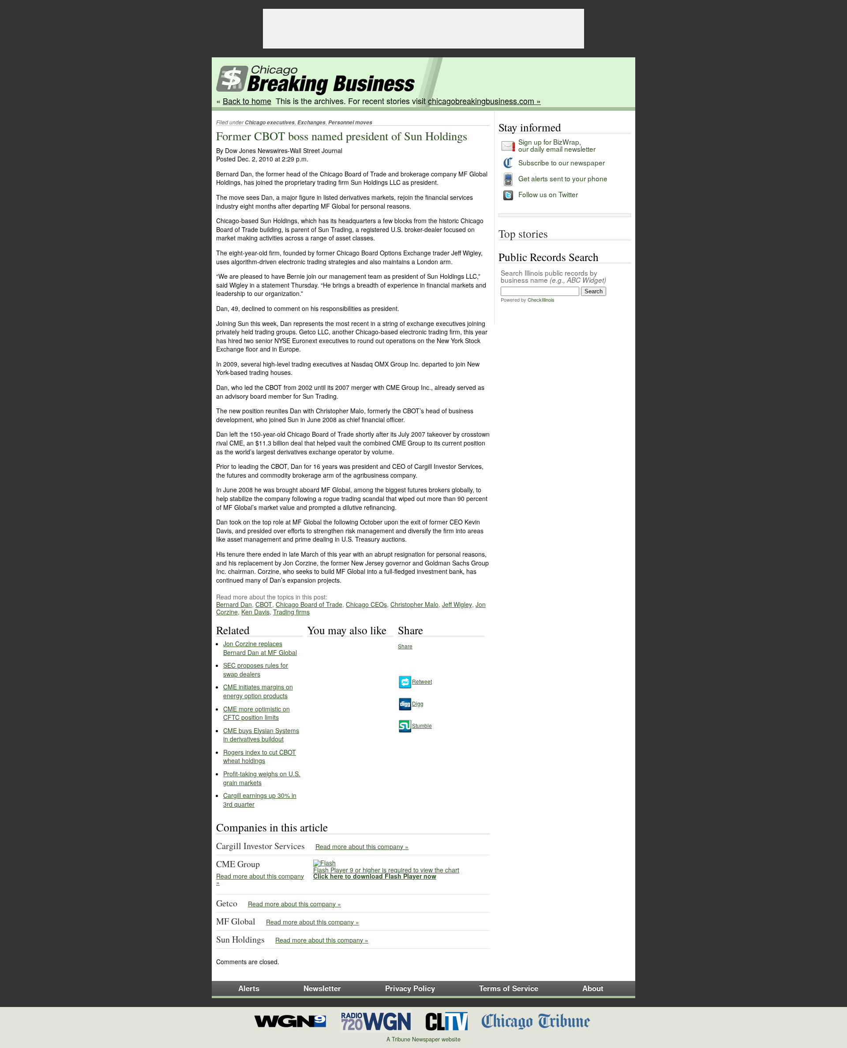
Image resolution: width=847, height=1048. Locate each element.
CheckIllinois (541, 299)
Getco (226, 903)
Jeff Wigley (457, 604)
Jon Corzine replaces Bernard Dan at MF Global (260, 648)
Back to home (247, 100)
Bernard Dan (234, 604)
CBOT (263, 604)
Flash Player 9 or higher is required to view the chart (386, 872)
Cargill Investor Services (260, 846)
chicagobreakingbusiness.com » (484, 100)
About (592, 988)
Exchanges (311, 122)
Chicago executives (270, 122)
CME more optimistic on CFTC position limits (256, 713)
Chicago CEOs (366, 604)
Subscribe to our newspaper (561, 162)
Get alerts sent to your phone (562, 178)
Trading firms (291, 611)
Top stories (523, 233)
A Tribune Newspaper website (423, 1039)
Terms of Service (508, 988)
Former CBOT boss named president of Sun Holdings (341, 135)
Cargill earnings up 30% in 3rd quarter (259, 799)
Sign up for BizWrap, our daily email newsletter (557, 145)
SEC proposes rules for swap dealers (255, 669)
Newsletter (322, 988)
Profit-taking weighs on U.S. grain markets (261, 778)
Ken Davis (255, 611)
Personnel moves (350, 122)
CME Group (238, 864)
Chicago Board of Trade (309, 604)
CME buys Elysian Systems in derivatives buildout (261, 735)
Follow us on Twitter (548, 194)
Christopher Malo (414, 604)
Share (405, 646)
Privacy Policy (410, 988)
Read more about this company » (362, 846)
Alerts (248, 988)
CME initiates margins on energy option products (258, 691)
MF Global (235, 921)
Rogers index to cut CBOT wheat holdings (259, 756)
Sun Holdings (240, 939)
